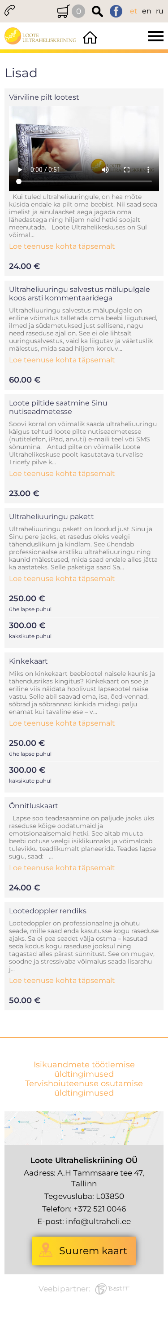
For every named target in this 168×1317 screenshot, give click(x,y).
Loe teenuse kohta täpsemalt (62, 246)
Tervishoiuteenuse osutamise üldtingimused (84, 1088)
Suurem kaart (93, 1251)
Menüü (134, 36)
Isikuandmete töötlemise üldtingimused (84, 1069)
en (146, 11)
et (134, 11)
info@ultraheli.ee (98, 1221)
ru (160, 11)
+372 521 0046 (99, 1208)
